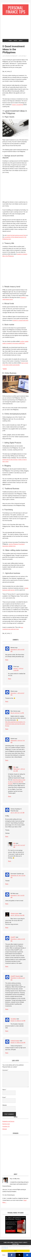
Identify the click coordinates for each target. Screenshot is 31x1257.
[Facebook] (11, 1255)
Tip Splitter (13, 1019)
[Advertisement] (15, 27)
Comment (5, 1070)
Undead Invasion (15, 1040)
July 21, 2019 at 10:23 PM (17, 915)
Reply (6, 660)
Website (4, 1105)
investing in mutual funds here (20, 320)
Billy (14, 767)
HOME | (5, 1242)
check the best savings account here (16, 235)
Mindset (4, 1129)
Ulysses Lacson (15, 913)
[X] (19, 1255)
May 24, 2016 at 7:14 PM (17, 713)
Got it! (15, 1250)
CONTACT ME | (15, 1244)
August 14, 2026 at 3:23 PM (18, 1042)
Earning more (6, 1124)
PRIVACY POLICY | (18, 1242)
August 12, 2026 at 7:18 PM (18, 1020)
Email (4, 1097)
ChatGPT (13, 937)
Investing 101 (6, 1126)
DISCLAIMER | (10, 1242)
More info (6, 1248)
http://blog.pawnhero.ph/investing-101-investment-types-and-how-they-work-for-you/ (15, 724)
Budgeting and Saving (8, 1121)
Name (4, 1089)
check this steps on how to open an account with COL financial (16, 781)
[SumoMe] (27, 1255)
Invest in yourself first (17, 104)
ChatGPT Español (15, 976)
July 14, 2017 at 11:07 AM (17, 812)
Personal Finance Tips (15, 10)
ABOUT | (25, 1242)
